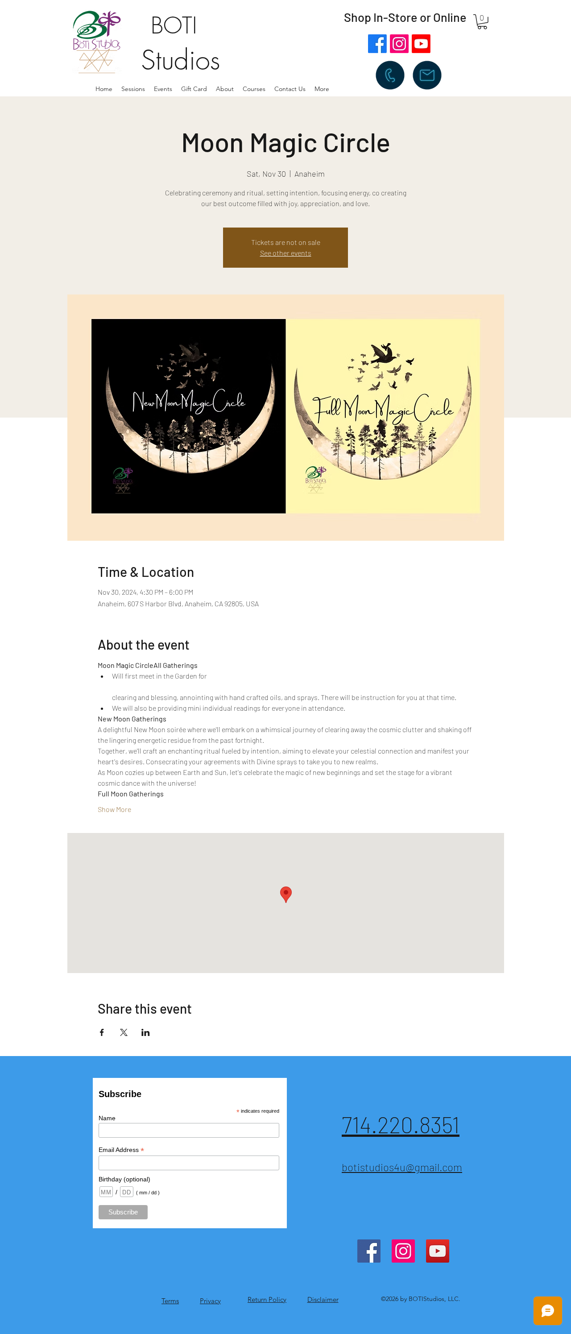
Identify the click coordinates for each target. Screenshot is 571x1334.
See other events (285, 253)
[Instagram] (399, 43)
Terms (170, 1301)
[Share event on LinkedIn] (145, 1032)
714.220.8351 (400, 1124)
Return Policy (267, 1299)
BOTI (174, 25)
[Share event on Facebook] (102, 1032)
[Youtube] (421, 43)
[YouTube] (437, 1251)
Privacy (210, 1301)
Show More (114, 809)
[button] (224, 88)
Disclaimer (323, 1299)
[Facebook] (377, 43)
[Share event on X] (124, 1032)
